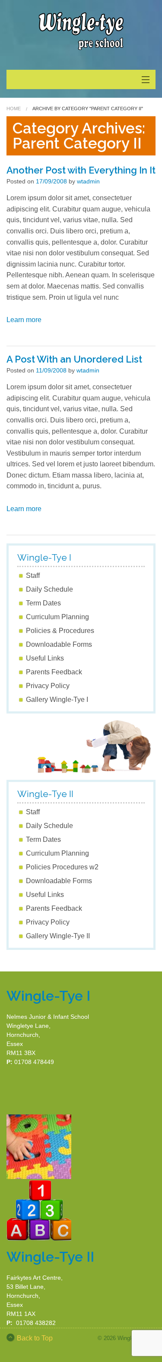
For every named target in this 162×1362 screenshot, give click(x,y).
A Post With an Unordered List (74, 359)
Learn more (23, 319)
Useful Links (45, 658)
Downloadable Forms (59, 644)
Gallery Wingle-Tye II (58, 936)
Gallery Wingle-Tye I (57, 699)
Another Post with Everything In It (81, 170)
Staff (33, 575)
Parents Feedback (54, 672)
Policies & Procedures (60, 630)
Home (13, 108)
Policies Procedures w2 (62, 867)
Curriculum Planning (57, 617)
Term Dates (43, 603)
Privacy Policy (48, 685)
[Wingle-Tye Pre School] (81, 30)
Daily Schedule (49, 589)
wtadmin (88, 181)
